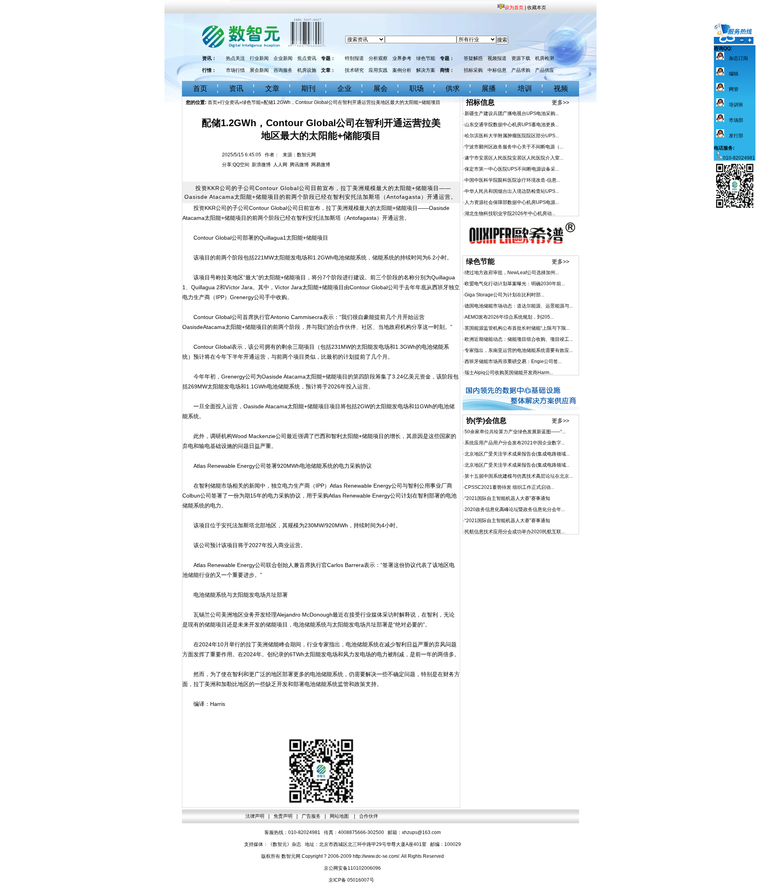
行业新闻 (259, 58)
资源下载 (520, 58)
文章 (272, 88)
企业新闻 (283, 58)
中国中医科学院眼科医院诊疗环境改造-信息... (512, 180)
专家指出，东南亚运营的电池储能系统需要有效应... (519, 350)
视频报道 (497, 58)
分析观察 (378, 58)
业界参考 (401, 58)
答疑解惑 (473, 58)
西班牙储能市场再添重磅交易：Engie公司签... (513, 361)
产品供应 (544, 70)
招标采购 (473, 70)
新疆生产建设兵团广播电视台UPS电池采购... (512, 113)
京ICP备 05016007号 (351, 880)
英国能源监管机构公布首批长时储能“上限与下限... (517, 328)
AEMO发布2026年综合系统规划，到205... (509, 317)
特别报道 (354, 58)
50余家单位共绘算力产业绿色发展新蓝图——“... (515, 431)
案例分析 (401, 70)
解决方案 (425, 70)
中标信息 (497, 70)
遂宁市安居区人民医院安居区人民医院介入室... (514, 158)
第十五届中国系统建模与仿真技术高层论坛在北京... (519, 476)
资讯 (236, 88)
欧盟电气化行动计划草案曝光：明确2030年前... (515, 283)
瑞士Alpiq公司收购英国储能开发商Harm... (509, 372)
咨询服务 (283, 70)
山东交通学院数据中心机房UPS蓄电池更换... (512, 124)
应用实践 (378, 70)
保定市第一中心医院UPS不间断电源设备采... (512, 169)
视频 (561, 88)
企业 (344, 88)
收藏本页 (536, 7)
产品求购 (520, 70)
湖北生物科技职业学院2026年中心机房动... (510, 213)
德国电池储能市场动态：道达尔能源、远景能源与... (519, 306)
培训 (525, 88)
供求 (453, 88)
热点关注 (235, 58)
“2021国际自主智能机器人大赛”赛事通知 (507, 498)
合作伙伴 (368, 816)
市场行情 (235, 70)
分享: (227, 164)
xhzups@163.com (421, 832)
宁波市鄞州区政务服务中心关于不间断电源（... (514, 147)
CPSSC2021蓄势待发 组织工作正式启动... (509, 487)
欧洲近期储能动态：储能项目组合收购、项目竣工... (519, 339)
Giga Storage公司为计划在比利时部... (504, 295)
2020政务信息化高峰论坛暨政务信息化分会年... (515, 509)
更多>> (560, 102)
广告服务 (311, 816)
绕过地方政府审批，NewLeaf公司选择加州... (512, 272)
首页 (200, 88)
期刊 (308, 88)
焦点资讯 (306, 58)
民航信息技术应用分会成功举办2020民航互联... (515, 531)
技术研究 (354, 70)
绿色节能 (425, 58)
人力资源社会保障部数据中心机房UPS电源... (512, 202)
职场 (416, 88)
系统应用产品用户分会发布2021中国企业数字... (515, 443)
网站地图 (340, 816)
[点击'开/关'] (733, 33)
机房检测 (544, 58)
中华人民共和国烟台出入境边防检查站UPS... (512, 191)
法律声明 (254, 816)
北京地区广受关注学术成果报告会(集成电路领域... (517, 454)
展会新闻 (259, 70)
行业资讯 (229, 102)
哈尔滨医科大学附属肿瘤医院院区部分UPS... (512, 135)
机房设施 (306, 70)
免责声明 (283, 816)
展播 (489, 88)
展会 (380, 88)
